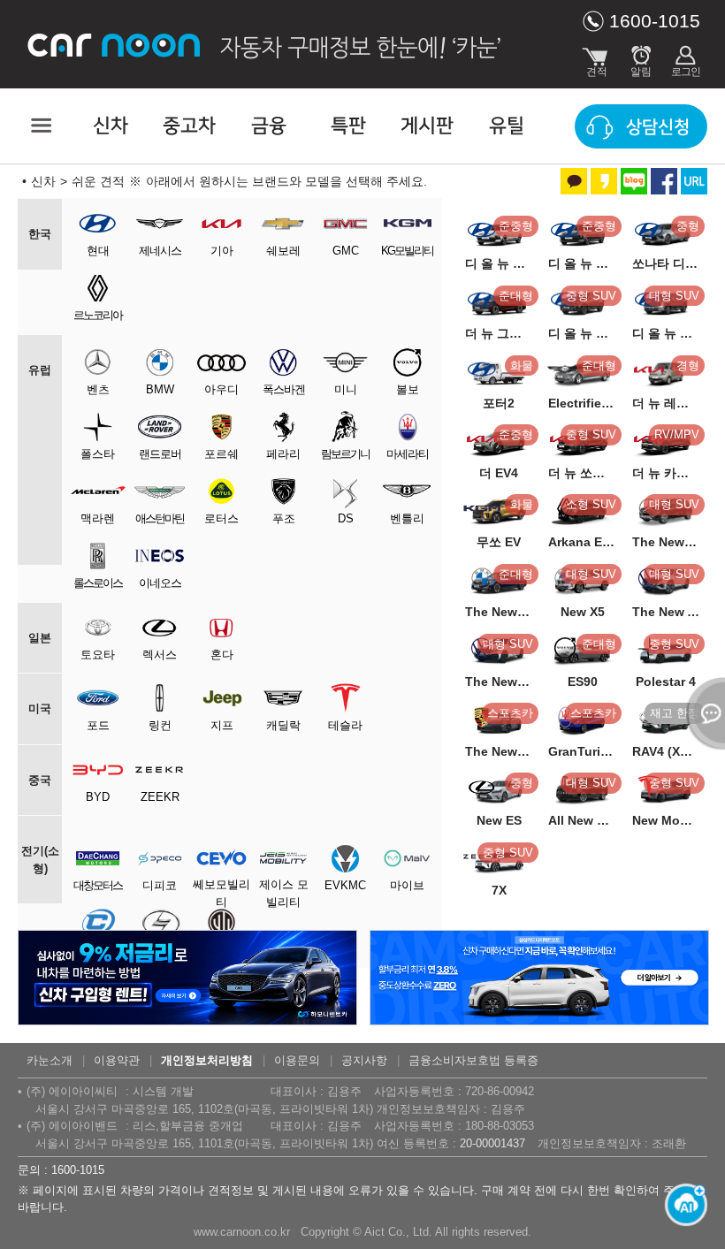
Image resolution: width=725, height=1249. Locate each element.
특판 (348, 126)
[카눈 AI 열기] (680, 1204)
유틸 (506, 126)
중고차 (189, 126)
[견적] (597, 57)
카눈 (115, 44)
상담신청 (658, 127)
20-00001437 (492, 1143)
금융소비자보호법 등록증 (473, 1060)
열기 (703, 713)
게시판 (427, 126)
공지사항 (364, 1060)
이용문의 (297, 1060)
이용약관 (117, 1060)
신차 (110, 126)
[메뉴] (40, 125)
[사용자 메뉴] (685, 57)
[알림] (641, 57)
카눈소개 (49, 1060)
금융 (268, 126)
